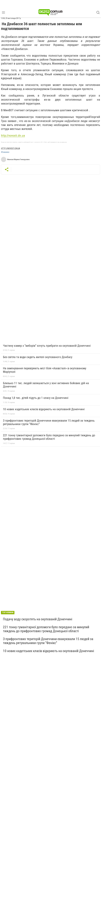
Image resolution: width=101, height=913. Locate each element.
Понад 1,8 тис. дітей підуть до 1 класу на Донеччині (35, 398)
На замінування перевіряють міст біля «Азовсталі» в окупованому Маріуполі (44, 370)
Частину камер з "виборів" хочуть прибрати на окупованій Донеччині (47, 345)
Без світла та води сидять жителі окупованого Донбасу (37, 357)
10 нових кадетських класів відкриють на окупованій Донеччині (44, 409)
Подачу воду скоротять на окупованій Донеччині (37, 619)
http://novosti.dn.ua (13, 135)
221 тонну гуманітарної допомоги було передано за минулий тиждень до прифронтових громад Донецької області (49, 437)
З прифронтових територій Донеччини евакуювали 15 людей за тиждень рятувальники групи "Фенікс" (49, 422)
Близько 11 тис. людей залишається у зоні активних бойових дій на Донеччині (46, 384)
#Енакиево (5, 152)
